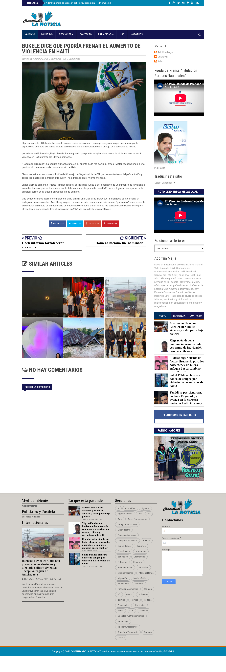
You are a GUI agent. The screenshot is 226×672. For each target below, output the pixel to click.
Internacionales (125, 567)
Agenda (145, 508)
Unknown (163, 56)
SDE (131, 610)
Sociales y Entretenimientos (131, 616)
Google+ (94, 223)
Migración (122, 578)
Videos (121, 637)
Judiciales (143, 567)
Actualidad (130, 508)
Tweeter (76, 223)
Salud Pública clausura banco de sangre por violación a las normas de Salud (186, 381)
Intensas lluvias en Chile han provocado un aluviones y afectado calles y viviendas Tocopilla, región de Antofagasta (41, 567)
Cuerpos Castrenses (127, 540)
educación (123, 556)
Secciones (65, 34)
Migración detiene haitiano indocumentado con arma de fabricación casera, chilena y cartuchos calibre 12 (186, 347)
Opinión (148, 589)
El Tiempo (122, 562)
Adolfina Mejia (165, 52)
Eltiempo (137, 562)
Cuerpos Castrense (127, 535)
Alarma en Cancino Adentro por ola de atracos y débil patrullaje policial (60, 3)
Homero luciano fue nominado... (120, 243)
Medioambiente (125, 573)
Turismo (148, 632)
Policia (129, 594)
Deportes (141, 546)
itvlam (161, 61)
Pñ (119, 594)
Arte (120, 519)
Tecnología (123, 621)
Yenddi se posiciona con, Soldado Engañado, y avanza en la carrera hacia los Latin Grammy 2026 (186, 399)
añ (149, 513)
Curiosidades (124, 546)
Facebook (58, 223)
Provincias (140, 605)
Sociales (143, 610)
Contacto (86, 34)
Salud (120, 610)
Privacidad (105, 34)
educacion (141, 551)
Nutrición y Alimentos (128, 589)
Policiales (143, 594)
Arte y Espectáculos (127, 524)
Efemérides (139, 556)
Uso (122, 34)
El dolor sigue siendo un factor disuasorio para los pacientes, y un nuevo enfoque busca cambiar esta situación (187, 365)
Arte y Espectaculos (137, 519)
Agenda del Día (125, 513)
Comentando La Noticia (85, 651)
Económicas (124, 551)
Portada (148, 600)
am (140, 513)
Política (134, 600)
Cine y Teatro (124, 530)
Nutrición (139, 583)
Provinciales (123, 605)
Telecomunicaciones (127, 627)
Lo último (47, 34)
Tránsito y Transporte (128, 632)
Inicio (31, 34)
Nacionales (123, 583)
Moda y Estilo (140, 578)
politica (121, 600)
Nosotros (137, 34)
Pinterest (111, 223)
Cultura (146, 540)
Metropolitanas (146, 573)
